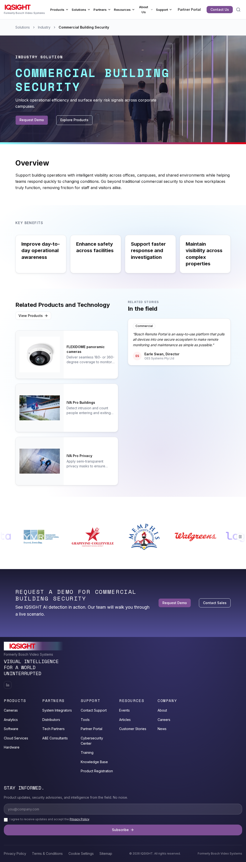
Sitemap (105, 853)
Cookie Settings (81, 853)
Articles (125, 720)
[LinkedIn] (8, 685)
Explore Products (74, 120)
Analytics (11, 720)
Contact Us (219, 9)
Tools (85, 720)
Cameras (11, 710)
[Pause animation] (240, 537)
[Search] (238, 9)
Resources (122, 10)
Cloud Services (16, 738)
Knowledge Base (94, 762)
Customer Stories (132, 729)
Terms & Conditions (47, 853)
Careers (164, 720)
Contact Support (94, 710)
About (162, 710)
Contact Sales (215, 603)
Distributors (51, 720)
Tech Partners (53, 729)
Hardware (11, 747)
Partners (100, 10)
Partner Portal (189, 9)
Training (87, 752)
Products (57, 10)
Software (11, 729)
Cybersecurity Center (92, 740)
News (162, 729)
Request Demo (31, 120)
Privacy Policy (79, 819)
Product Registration (97, 771)
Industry (44, 27)
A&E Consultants (55, 738)
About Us (143, 9)
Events (124, 710)
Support (162, 10)
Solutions (79, 10)
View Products (30, 316)
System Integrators (57, 710)
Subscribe (120, 830)
